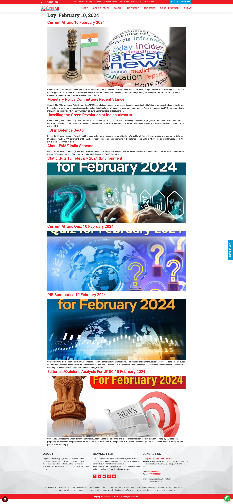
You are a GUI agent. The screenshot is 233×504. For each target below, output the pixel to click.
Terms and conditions (66, 414)
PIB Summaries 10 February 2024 (77, 221)
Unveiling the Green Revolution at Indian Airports (89, 41)
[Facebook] (94, 403)
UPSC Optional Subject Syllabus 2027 (93, 417)
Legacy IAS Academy (102, 423)
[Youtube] (104, 403)
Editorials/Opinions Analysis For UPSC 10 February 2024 (96, 298)
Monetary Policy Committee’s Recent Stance (85, 26)
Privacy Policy (50, 414)
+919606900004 (154, 401)
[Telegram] (114, 403)
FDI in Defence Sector (66, 57)
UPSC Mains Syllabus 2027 (66, 417)
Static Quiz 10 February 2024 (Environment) (86, 85)
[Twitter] (99, 403)
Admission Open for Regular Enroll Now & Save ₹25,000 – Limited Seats (113, 2)
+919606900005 (154, 398)
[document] (116, 467)
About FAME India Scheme (70, 72)
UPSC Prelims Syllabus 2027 (176, 414)
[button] (116, 432)
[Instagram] (109, 403)
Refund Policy (82, 414)
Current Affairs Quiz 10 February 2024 (80, 153)
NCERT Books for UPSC (145, 417)
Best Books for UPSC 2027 (167, 417)
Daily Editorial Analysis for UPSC (122, 417)
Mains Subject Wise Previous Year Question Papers (145, 414)
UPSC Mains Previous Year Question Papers (106, 414)
